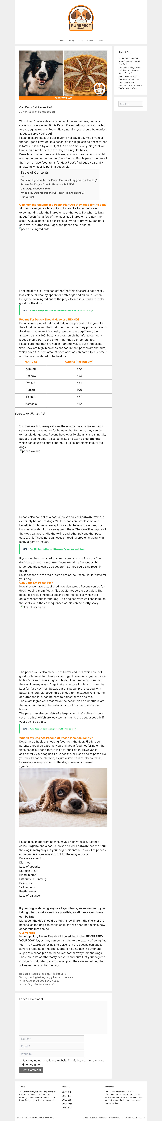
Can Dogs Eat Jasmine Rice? (38, 984)
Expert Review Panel (98, 1117)
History (71, 40)
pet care (68, 977)
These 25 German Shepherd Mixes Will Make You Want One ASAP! (130, 85)
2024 (64, 1096)
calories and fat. (58, 348)
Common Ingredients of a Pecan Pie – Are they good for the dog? (58, 180)
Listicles (90, 40)
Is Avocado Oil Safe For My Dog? (41, 980)
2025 (64, 1092)
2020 (64, 1107)
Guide (100, 40)
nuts (78, 957)
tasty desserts (59, 957)
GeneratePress (50, 1117)
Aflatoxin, (86, 517)
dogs (26, 977)
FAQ (53, 973)
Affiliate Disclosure (116, 1117)
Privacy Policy (131, 1117)
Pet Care (61, 973)
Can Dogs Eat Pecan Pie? (35, 188)
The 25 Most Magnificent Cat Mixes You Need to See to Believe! (129, 70)
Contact (142, 1117)
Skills (81, 40)
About (86, 1117)
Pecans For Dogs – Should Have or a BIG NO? (47, 184)
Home (62, 40)
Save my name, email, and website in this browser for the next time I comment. (63, 1062)
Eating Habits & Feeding (36, 973)
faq (47, 977)
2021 (64, 1103)
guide (53, 977)
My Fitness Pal (35, 413)
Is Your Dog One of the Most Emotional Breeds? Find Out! (129, 61)
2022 (64, 1100)
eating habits (37, 977)
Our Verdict (27, 196)
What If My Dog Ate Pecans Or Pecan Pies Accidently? (52, 192)
